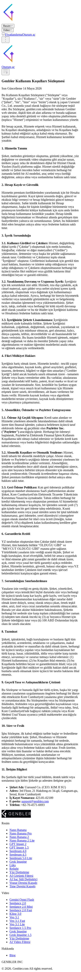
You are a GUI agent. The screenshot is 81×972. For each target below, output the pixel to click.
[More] (5, 39)
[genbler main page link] (32, 22)
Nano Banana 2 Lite (22, 840)
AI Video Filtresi (19, 942)
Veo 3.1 (14, 917)
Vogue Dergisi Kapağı (23, 882)
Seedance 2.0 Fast (20, 910)
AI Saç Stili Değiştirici (23, 879)
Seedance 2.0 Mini (21, 906)
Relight (13, 868)
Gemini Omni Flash (21, 899)
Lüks (12, 865)
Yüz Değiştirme (19, 872)
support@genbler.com (35, 801)
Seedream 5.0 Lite (20, 858)
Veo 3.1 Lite (17, 924)
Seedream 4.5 (17, 854)
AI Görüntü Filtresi (21, 875)
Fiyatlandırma (13, 34)
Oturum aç (28, 34)
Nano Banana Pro (20, 833)
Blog (12, 955)
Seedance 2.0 (17, 903)
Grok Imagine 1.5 (20, 935)
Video (6, 30)
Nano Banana (18, 830)
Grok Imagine (18, 861)
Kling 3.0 (15, 913)
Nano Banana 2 (19, 837)
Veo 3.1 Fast (17, 920)
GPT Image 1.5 (19, 847)
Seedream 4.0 (17, 851)
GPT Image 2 (17, 844)
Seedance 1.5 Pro (20, 928)
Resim (6, 25)
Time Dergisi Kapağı (22, 886)
